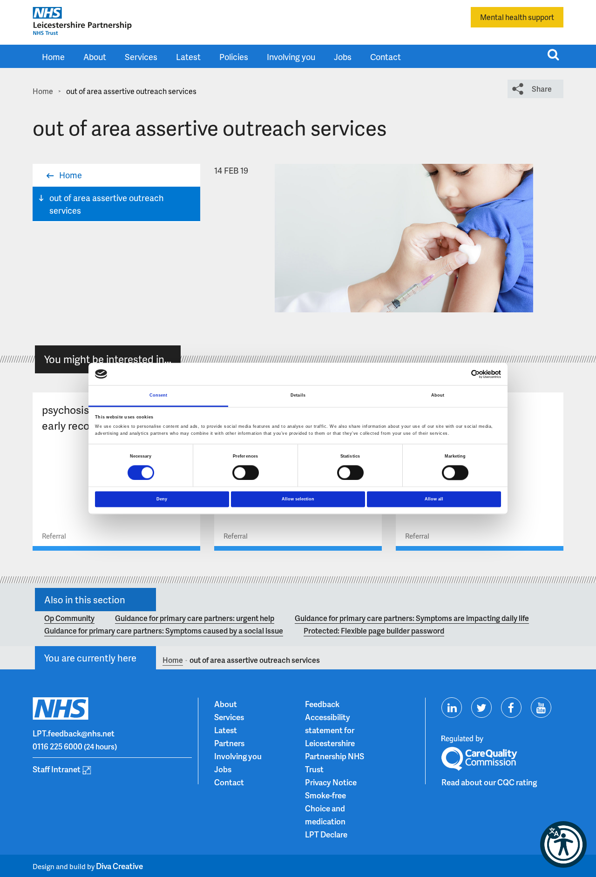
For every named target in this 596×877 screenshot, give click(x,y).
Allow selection (298, 499)
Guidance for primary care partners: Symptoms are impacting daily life (412, 618)
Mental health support (517, 17)
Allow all (434, 499)
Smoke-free (325, 795)
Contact (385, 56)
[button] (563, 844)
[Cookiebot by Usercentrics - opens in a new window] (460, 374)
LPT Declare (326, 834)
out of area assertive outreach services (106, 204)
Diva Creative (119, 865)
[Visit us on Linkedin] (451, 707)
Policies (233, 56)
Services (141, 56)
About (94, 56)
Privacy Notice (331, 782)
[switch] (245, 472)
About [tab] (438, 395)
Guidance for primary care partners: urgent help (194, 618)
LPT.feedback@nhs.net (74, 733)
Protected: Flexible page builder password (374, 630)
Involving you (291, 56)
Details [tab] (298, 395)
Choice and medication (325, 815)
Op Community (69, 618)
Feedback (322, 703)
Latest (188, 56)
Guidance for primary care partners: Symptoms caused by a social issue (163, 630)
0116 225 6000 (57, 746)
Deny (161, 499)
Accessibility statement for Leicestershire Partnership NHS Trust (334, 743)
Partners (229, 743)
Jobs (343, 56)
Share (542, 88)
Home (53, 56)
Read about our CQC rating (489, 782)
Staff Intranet (57, 769)
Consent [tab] (158, 395)
